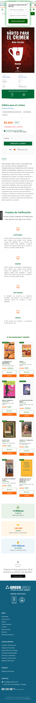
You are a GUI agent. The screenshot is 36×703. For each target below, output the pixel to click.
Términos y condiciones (8, 655)
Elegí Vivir (5, 440)
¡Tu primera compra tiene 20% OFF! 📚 (17, 5)
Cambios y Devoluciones (9, 645)
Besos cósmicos (7, 400)
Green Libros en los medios (10, 650)
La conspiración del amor (26, 401)
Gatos (21, 361)
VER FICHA (9, 372)
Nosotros (4, 632)
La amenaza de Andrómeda (7, 362)
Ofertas (4, 621)
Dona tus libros (6, 629)
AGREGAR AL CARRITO (18, 143)
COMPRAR (9, 375)
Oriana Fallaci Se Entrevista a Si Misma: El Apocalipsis (25, 480)
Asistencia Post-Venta (8, 660)
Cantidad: (6, 138)
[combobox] (17, 10)
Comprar (4, 627)
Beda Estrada (6, 77)
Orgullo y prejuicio (26, 440)
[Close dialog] (27, 3)
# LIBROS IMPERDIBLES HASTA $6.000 (12, 112)
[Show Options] (26, 10)
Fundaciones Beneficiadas (9, 653)
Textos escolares (6, 624)
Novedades (5, 616)
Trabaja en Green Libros (9, 658)
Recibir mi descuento (18, 21)
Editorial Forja (22, 77)
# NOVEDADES (27, 112)
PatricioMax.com (27, 698)
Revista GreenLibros (7, 634)
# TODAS (5, 115)
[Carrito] (34, 9)
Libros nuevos (6, 619)
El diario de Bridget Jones (9, 479)
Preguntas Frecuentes (8, 648)
